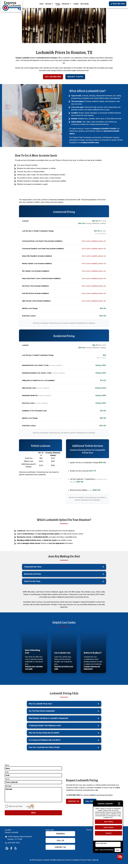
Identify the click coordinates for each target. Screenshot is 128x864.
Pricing (58, 4)
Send (117, 850)
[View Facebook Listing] (11, 850)
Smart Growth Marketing (107, 849)
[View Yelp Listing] (15, 850)
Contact (75, 4)
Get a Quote (84, 4)
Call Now (89, 801)
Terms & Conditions (73, 860)
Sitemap (95, 860)
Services (48, 4)
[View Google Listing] (7, 850)
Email (6, 772)
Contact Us (73, 801)
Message (8, 786)
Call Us (60, 840)
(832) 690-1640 (14, 843)
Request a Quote (75, 77)
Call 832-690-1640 (53, 77)
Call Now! (109, 833)
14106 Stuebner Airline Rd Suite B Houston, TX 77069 (19, 838)
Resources (65, 4)
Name (7, 765)
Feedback (60, 834)
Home (41, 4)
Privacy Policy (86, 860)
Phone (7, 779)
